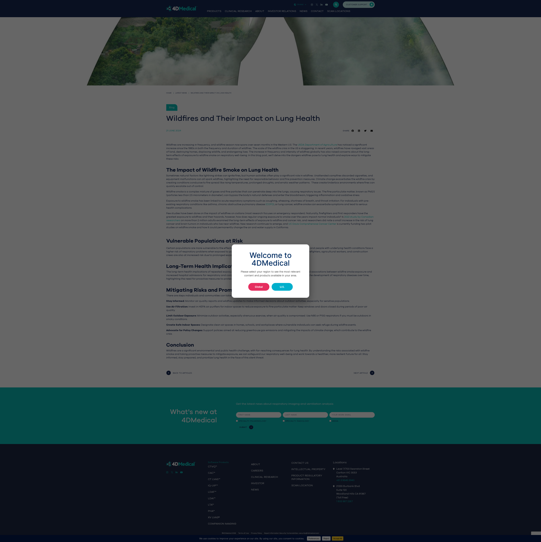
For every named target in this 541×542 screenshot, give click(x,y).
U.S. (282, 286)
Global (259, 286)
